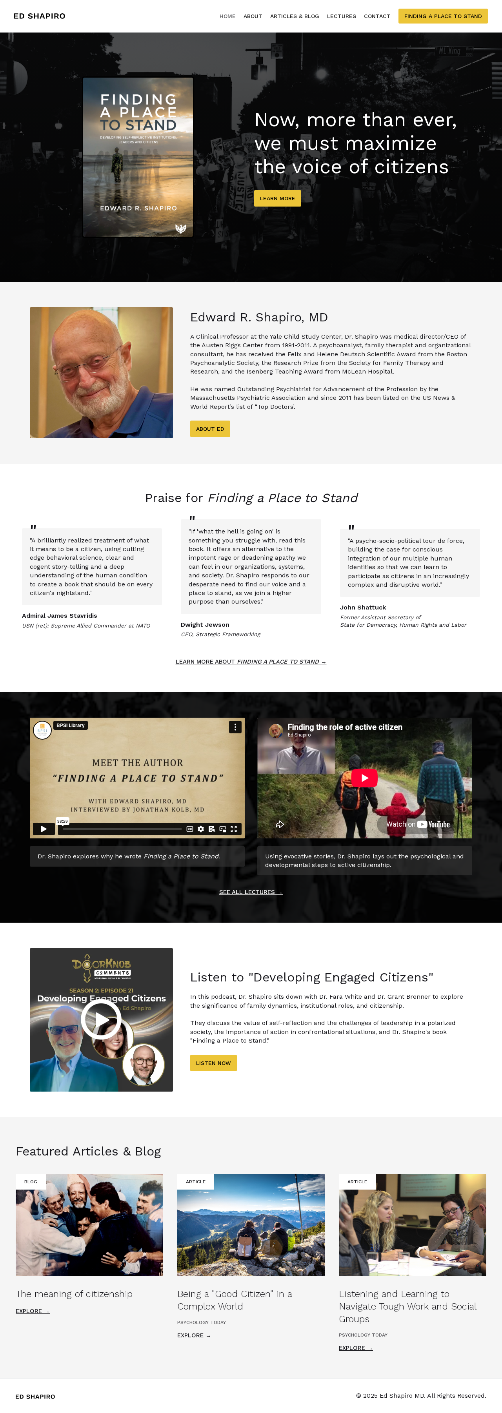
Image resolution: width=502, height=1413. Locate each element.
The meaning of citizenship (74, 1293)
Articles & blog (294, 16)
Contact (377, 16)
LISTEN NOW (213, 1063)
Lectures (341, 16)
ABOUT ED (210, 429)
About (253, 16)
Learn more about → (251, 661)
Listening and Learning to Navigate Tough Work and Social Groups (407, 1306)
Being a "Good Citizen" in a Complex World (234, 1300)
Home (228, 16)
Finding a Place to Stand (443, 16)
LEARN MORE (277, 198)
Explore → (33, 1311)
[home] (39, 16)
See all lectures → (251, 892)
